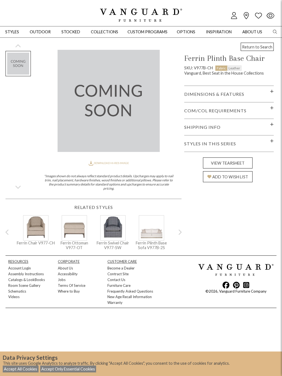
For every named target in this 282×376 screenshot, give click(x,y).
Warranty (115, 302)
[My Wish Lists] (258, 16)
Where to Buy (69, 291)
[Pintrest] (236, 284)
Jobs (62, 279)
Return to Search (257, 47)
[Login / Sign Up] (234, 16)
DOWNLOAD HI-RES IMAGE (111, 163)
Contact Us (116, 279)
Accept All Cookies (20, 369)
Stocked (70, 31)
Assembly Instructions (26, 274)
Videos (14, 297)
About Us (65, 268)
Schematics (17, 291)
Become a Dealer (121, 268)
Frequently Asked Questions (130, 291)
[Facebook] (226, 284)
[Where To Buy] (246, 16)
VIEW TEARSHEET (228, 163)
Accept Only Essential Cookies (68, 369)
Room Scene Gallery (24, 285)
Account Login (19, 268)
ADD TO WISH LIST (230, 177)
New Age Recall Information (129, 297)
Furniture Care (119, 285)
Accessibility (68, 274)
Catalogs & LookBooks (26, 279)
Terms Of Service (71, 285)
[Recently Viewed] (270, 16)
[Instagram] (246, 284)
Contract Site (118, 274)
